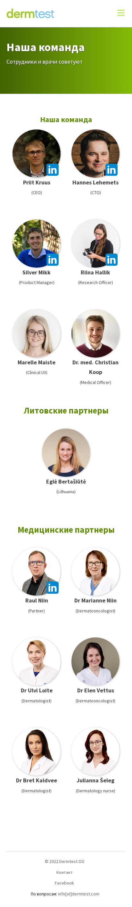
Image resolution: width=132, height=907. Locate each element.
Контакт (64, 872)
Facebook (64, 883)
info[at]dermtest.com (78, 894)
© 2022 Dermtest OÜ (64, 861)
